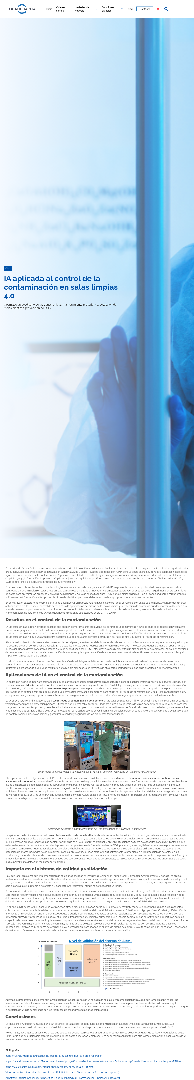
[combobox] (175, 9)
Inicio (49, 8)
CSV (7, 268)
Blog (130, 8)
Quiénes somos (60, 9)
